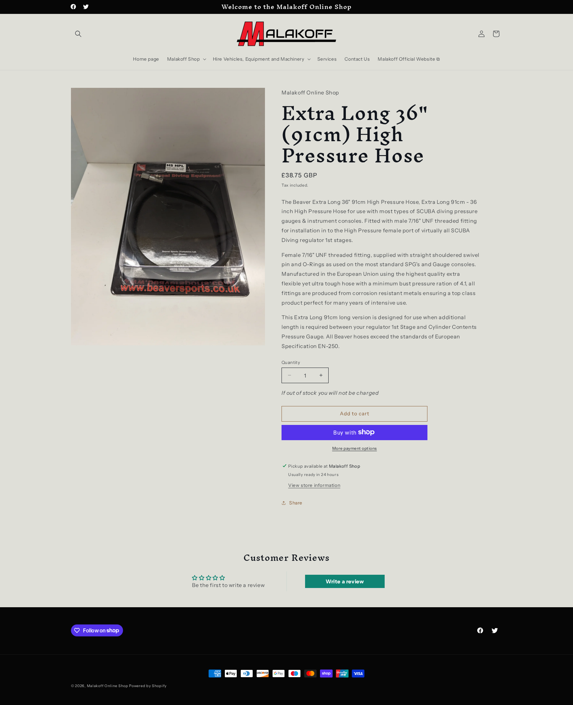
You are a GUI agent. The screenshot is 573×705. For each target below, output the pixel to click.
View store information (314, 485)
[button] (78, 34)
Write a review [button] (345, 581)
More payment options (354, 447)
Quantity (291, 362)
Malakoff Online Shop (107, 685)
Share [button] (295, 502)
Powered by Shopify (148, 685)
